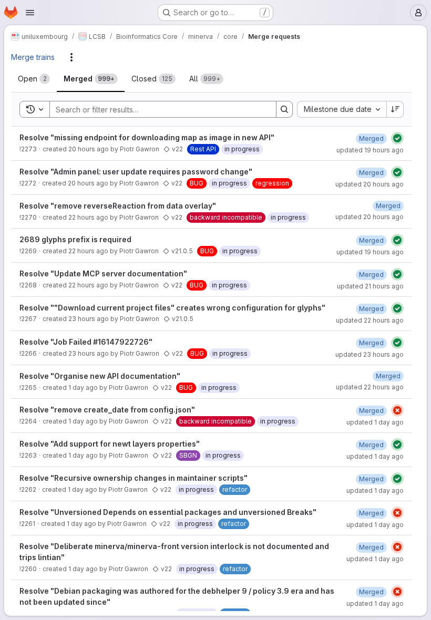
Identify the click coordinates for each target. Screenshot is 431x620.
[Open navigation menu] (30, 12)
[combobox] (341, 109)
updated (370, 150)
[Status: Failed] (397, 410)
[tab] (34, 79)
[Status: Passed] (397, 138)
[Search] (284, 109)
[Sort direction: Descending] (395, 109)
